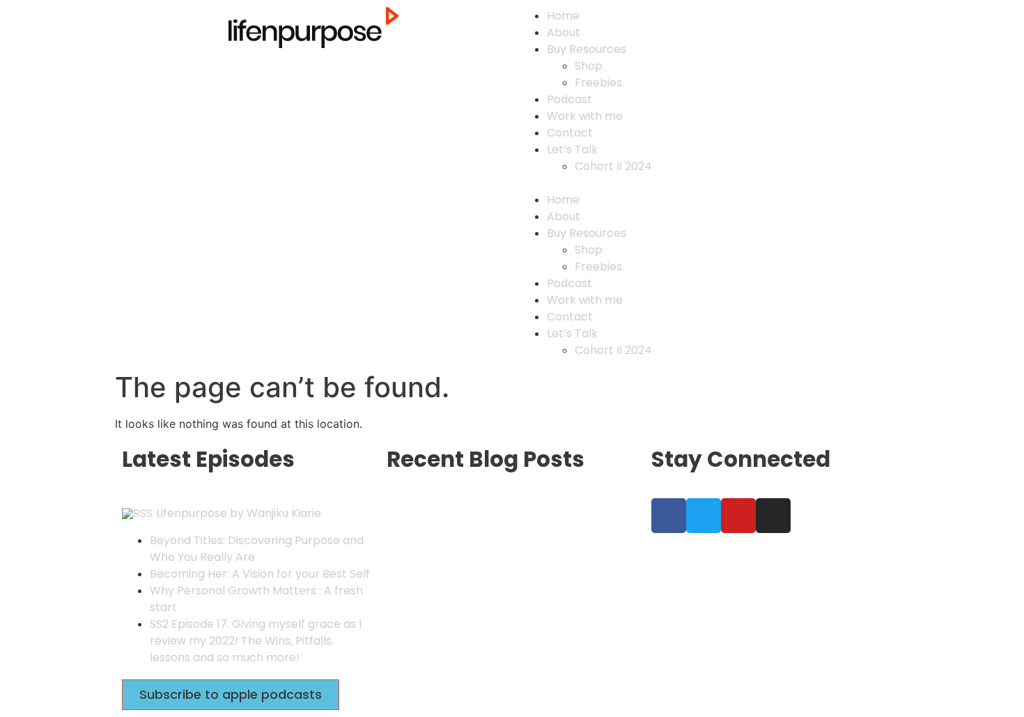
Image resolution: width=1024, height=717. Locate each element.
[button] (710, 182)
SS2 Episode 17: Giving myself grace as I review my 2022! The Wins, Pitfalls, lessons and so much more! (256, 640)
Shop (589, 66)
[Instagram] (773, 515)
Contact (570, 133)
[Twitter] (703, 515)
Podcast (569, 99)
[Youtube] (738, 515)
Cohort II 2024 (613, 166)
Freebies (598, 83)
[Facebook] (668, 515)
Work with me (585, 116)
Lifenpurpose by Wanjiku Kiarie (238, 513)
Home (563, 16)
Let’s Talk (572, 149)
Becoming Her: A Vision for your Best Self (260, 574)
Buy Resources (586, 49)
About (563, 32)
